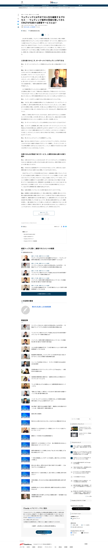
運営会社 (60, 547)
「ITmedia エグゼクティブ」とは (27, 5)
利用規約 (86, 543)
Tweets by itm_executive (77, 506)
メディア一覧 (22, 547)
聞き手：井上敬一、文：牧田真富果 (41, 307)
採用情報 (65, 547)
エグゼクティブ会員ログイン (62, 5)
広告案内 (33, 547)
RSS (55, 547)
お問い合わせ (40, 547)
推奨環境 (71, 547)
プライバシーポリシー (48, 547)
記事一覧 (80, 5)
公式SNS (28, 547)
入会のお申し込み (45, 5)
